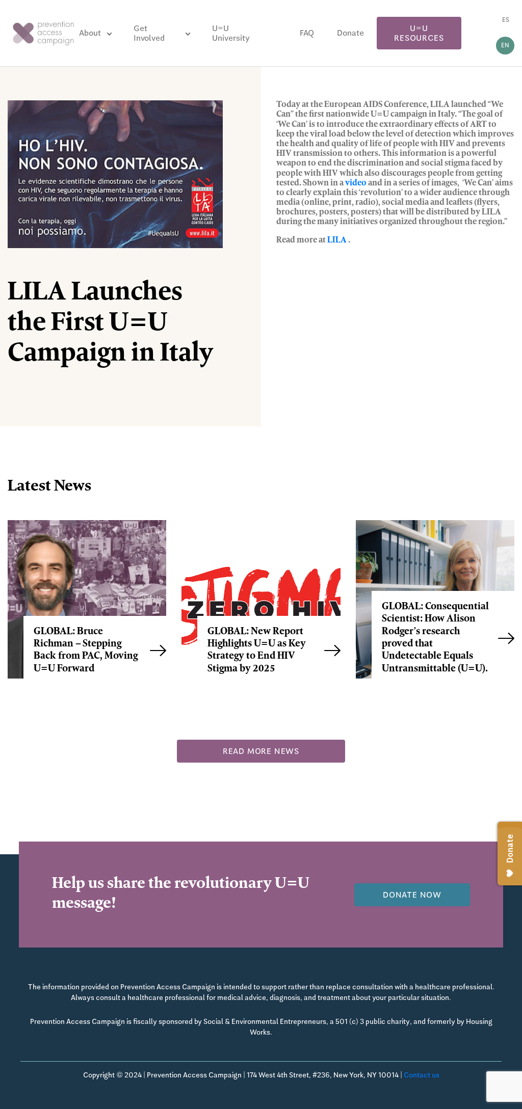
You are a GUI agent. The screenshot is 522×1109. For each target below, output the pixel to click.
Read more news (261, 751)
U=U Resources (418, 33)
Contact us (421, 1075)
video (356, 183)
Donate (350, 33)
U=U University (231, 33)
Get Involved (149, 33)
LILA (337, 240)
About (90, 33)
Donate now (412, 895)
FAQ (307, 33)
